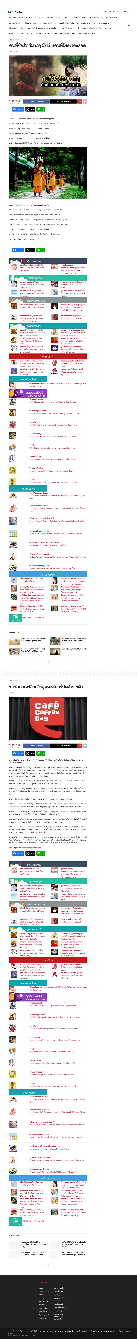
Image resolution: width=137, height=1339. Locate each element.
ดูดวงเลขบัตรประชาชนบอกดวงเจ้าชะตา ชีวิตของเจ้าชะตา (32, 293)
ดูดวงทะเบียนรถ (104, 23)
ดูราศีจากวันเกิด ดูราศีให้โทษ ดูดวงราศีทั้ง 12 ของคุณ (32, 372)
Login (127, 11)
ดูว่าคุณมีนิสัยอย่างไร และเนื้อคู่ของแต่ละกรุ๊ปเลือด (72, 372)
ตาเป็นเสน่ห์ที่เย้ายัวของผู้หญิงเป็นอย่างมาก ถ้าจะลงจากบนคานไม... (73, 581)
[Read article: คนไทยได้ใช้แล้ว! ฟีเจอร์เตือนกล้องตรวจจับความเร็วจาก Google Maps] (55, 1245)
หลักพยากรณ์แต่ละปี (60, 1299)
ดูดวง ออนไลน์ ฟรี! (31, 1331)
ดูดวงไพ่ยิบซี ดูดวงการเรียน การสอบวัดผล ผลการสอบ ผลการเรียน (53, 482)
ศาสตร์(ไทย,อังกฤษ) (68, 267)
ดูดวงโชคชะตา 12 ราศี (70, 28)
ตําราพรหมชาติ (111, 17)
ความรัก (38, 17)
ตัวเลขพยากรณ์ (46, 23)
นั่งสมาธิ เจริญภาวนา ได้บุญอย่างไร (74, 649)
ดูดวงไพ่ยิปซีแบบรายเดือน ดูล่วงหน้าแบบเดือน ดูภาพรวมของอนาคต (54, 413)
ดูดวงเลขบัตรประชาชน (86, 23)
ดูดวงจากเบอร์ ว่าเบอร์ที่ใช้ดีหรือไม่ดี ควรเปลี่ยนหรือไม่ (32, 285)
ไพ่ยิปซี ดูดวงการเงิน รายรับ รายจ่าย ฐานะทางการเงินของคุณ (52, 448)
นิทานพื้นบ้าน (58, 1291)
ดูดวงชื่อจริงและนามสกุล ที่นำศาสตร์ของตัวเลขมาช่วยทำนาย (73, 270)
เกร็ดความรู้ (58, 1311)
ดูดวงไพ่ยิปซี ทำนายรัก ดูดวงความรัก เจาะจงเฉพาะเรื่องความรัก (53, 425)
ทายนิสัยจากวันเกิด (16, 33)
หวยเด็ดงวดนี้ (58, 1304)
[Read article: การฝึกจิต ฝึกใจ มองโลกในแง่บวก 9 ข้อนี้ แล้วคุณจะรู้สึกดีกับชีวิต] (14, 641)
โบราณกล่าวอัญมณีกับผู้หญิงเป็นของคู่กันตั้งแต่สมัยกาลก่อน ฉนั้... (73, 590)
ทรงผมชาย (42, 1318)
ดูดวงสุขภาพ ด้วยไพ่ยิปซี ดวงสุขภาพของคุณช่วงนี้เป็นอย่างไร (52, 459)
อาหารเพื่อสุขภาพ (79, 17)
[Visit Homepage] (15, 12)
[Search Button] (124, 25)
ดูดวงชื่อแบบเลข (67, 265)
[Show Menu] (129, 25)
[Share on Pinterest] (79, 101)
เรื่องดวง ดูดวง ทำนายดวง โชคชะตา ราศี (59, 1316)
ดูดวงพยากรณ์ (14, 23)
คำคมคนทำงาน (96, 17)
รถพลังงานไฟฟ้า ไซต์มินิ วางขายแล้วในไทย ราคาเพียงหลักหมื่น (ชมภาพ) (33, 1244)
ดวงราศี (49, 17)
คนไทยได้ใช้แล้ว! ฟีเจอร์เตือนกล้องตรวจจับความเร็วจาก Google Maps (74, 1244)
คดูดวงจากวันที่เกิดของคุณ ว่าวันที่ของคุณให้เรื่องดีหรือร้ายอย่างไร (32, 364)
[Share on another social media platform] (85, 101)
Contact (127, 1331)
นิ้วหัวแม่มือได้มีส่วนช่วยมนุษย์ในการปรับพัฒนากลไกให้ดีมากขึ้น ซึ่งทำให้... (57, 557)
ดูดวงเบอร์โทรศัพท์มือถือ (64, 23)
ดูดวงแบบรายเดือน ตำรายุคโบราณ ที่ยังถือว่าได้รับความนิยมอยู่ (31, 349)
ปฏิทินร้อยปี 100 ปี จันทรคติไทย (57, 33)
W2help (14, 1331)
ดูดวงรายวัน (43, 1308)
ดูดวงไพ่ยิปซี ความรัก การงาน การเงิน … (43, 28)
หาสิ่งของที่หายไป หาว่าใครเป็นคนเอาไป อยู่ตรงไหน (73, 349)
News (16, 681)
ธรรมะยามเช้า (61, 17)
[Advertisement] (114, 54)
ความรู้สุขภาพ (24, 17)
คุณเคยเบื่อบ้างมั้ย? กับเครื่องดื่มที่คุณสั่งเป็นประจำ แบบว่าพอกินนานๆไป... (56, 533)
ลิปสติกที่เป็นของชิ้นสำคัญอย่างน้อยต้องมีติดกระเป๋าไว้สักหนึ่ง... (32, 609)
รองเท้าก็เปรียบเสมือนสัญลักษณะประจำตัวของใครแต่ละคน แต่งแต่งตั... (72, 598)
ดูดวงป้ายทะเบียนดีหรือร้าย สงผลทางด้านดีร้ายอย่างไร (73, 285)
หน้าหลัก (12, 17)
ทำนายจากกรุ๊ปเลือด (34, 33)
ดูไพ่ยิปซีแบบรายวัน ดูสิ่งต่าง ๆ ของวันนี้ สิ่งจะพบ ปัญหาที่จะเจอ (52, 402)
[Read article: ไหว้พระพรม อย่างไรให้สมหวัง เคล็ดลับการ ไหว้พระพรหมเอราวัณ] (55, 641)
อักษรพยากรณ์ (30, 23)
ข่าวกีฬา (41, 1294)
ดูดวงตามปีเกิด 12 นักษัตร (92, 28)
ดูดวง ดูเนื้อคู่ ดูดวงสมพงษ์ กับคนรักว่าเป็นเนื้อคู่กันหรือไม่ (73, 341)
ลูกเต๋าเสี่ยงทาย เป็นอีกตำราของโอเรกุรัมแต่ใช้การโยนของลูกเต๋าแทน (31, 318)
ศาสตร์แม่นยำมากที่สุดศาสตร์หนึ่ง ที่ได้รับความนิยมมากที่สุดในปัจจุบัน (32, 333)
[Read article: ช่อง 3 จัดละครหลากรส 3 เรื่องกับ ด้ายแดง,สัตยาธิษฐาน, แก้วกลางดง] (55, 1255)
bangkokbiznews (34, 847)
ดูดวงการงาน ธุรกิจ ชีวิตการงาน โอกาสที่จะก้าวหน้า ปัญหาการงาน (54, 436)
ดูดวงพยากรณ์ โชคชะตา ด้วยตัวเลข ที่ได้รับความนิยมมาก (31, 341)
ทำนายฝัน (108, 28)
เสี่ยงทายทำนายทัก (16, 28)
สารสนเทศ (57, 1295)
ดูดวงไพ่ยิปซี (43, 1311)
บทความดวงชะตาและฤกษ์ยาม (83, 33)
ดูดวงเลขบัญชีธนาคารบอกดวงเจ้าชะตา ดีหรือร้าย (73, 293)
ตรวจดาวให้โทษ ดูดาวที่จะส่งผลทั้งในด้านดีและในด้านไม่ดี (73, 333)
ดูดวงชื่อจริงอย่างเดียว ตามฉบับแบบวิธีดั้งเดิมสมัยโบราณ (32, 268)
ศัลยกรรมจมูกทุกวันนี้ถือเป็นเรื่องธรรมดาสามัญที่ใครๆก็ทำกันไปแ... (32, 590)
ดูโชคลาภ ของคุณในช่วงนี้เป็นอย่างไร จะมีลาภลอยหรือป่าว (51, 471)
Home (11, 39)
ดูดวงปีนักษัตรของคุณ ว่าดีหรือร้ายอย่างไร (73, 364)
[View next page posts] (50, 661)
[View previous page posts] (46, 661)
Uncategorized (44, 1291)
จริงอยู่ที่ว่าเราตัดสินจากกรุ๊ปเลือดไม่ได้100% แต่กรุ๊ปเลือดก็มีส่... (52, 568)
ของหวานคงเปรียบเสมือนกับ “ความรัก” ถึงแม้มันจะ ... (49, 545)
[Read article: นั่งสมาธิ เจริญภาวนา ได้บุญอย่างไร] (55, 651)
